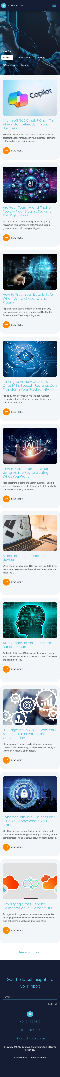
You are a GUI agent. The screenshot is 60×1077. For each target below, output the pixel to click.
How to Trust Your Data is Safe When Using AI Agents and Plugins (28, 298)
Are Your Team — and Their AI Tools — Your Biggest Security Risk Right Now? (27, 211)
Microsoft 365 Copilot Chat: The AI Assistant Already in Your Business (29, 124)
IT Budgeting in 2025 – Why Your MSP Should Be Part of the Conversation (30, 734)
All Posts (7, 57)
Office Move (9, 65)
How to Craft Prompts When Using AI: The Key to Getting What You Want (26, 472)
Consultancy (23, 57)
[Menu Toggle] (54, 6)
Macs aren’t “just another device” (24, 557)
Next (38, 952)
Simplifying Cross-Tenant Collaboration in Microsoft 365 (28, 906)
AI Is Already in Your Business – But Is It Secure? (28, 645)
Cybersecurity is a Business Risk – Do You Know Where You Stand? (29, 821)
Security (25, 65)
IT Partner (40, 57)
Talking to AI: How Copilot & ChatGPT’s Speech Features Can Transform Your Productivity (30, 385)
